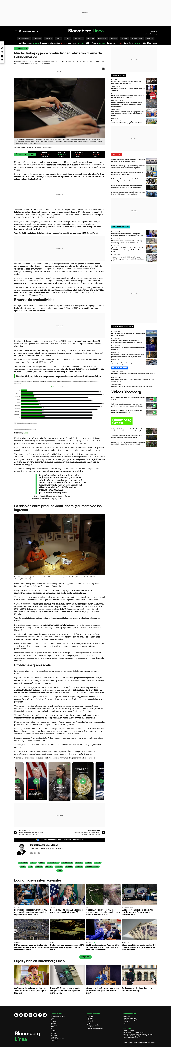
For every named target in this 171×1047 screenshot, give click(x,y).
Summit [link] (58, 38)
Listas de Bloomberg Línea (95, 1028)
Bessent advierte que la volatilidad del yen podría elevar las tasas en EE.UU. (66, 911)
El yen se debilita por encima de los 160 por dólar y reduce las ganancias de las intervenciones (139, 947)
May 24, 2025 (56, 499)
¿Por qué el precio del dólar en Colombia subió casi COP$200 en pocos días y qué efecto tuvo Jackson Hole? (127, 250)
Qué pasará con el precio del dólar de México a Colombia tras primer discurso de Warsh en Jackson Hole (127, 259)
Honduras (48, 866)
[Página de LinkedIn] (35, 1015)
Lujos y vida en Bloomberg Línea (39, 961)
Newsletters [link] (37, 38)
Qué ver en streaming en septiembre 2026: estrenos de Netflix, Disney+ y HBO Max (30, 990)
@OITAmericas (69, 487)
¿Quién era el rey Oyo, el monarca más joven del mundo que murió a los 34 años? (102, 990)
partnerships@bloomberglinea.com (134, 1032)
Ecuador (53, 1030)
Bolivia (23, 866)
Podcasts (90, 1027)
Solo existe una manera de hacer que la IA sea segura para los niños (132, 386)
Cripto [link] (67, 38)
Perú (30, 866)
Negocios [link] (114, 38)
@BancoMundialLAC (49, 487)
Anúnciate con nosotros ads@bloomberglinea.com (138, 1034)
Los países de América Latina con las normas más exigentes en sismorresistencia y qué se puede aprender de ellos (126, 105)
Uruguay (88, 862)
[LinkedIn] (38, 853)
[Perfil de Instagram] (30, 1015)
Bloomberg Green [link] (137, 38)
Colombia (53, 1023)
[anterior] (15, 832)
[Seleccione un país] (37, 31)
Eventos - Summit (129, 1030)
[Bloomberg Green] (134, 421)
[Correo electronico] (31, 853)
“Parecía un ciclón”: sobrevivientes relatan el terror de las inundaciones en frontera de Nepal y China (103, 912)
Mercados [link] (49, 38)
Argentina (53, 1021)
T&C (125, 1023)
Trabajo (42, 862)
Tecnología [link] (90, 38)
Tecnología (127, 1021)
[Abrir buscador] (20, 31)
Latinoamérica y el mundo (58, 1016)
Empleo (33, 862)
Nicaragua (69, 866)
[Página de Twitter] (21, 1015)
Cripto (89, 1023)
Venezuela (54, 1025)
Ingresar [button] (154, 31)
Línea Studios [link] (102, 38)
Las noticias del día (53, 862)
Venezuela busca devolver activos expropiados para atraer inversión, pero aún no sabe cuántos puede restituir (127, 114)
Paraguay (97, 862)
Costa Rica (39, 866)
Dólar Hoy (90, 1020)
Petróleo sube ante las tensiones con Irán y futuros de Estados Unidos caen (31, 833)
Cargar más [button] (85, 957)
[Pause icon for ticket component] (15, 43)
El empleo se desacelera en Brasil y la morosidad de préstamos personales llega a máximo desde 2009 (30, 912)
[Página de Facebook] (16, 1015)
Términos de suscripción (131, 1020)
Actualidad (90, 1021)
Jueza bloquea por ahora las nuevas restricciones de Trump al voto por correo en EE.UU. (137, 912)
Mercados (90, 1018)
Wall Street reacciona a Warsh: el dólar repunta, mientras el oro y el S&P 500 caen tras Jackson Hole (102, 947)
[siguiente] (103, 832)
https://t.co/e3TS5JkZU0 (51, 490)
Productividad (23, 862)
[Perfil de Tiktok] (40, 1015)
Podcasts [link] (124, 38)
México (53, 1020)
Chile (52, 1027)
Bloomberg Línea (67, 862)
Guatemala (79, 866)
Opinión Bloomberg (119, 368)
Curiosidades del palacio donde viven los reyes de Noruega (138, 989)
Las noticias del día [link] (23, 38)
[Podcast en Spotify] (45, 1015)
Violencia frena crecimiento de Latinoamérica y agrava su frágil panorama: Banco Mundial (58, 758)
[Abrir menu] (16, 31)
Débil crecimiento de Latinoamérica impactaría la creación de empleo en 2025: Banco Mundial (60, 233)
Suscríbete (127, 1016)
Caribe (59, 870)
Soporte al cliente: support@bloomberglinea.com (138, 1036)
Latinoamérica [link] (78, 38)
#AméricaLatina (60, 477)
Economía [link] (150, 38)
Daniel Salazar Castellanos (25, 148)
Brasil (52, 1018)
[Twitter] (35, 853)
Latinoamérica (21, 48)
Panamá (53, 1032)
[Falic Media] (145, 34)
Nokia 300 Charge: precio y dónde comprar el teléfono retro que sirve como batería (65, 990)
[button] (103, 69)
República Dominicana (92, 866)
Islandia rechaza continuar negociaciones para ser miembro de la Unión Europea (87, 833)
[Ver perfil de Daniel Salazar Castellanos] (22, 849)
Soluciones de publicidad (131, 1037)
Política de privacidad (130, 1018)
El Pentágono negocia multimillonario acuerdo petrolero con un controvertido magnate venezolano (31, 947)
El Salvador (59, 866)
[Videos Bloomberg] (134, 392)
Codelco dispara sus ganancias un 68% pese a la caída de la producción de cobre (67, 947)
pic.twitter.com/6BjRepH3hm (53, 492)
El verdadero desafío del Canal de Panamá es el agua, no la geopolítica (132, 373)
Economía (79, 862)
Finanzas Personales (93, 1025)
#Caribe (77, 477)
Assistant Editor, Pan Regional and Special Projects (47, 848)
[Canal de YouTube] (26, 1015)
